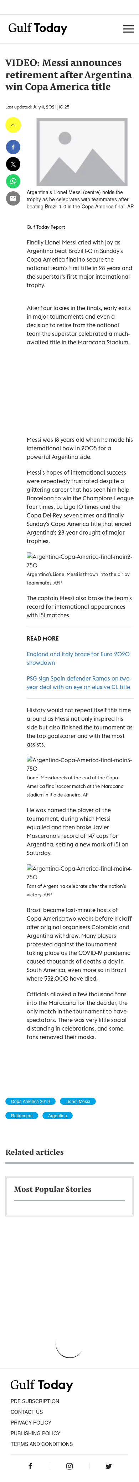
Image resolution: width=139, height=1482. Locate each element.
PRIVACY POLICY (31, 1422)
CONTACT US (27, 1411)
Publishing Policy (35, 1433)
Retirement (21, 1115)
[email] (13, 198)
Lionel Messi (78, 1101)
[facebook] (13, 147)
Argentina (57, 1115)
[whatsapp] (13, 181)
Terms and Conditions (42, 1443)
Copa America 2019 (30, 1101)
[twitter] (13, 164)
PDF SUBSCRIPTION (35, 1401)
